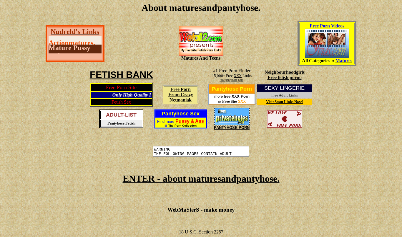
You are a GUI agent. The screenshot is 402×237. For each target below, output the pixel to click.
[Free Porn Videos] (327, 56)
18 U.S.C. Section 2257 (201, 231)
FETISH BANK (121, 74)
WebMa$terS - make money (201, 210)
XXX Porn (241, 96)
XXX (238, 75)
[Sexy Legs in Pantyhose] (232, 123)
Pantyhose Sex (181, 114)
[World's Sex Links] (201, 53)
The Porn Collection (182, 125)
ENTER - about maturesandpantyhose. (201, 178)
